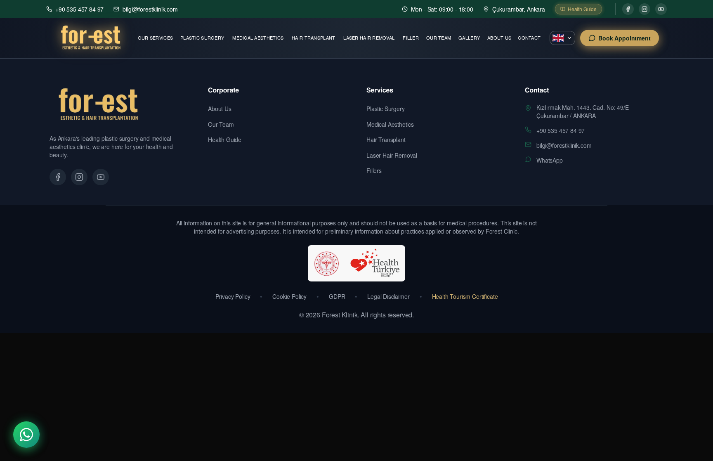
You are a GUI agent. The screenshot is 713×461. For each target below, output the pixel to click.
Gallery (469, 37)
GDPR (337, 296)
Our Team (438, 37)
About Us (499, 37)
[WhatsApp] (26, 434)
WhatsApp (549, 160)
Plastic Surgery (202, 37)
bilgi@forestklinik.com (563, 145)
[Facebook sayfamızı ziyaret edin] (58, 177)
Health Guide (224, 139)
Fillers (374, 170)
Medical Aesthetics (257, 37)
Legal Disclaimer (388, 296)
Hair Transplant (313, 37)
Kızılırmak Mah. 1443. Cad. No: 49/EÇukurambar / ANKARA (582, 111)
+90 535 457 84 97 (560, 130)
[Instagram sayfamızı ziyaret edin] (79, 177)
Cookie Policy (289, 296)
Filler (411, 37)
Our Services (155, 37)
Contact (529, 37)
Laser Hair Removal (368, 37)
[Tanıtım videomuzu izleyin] (100, 177)
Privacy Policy (232, 296)
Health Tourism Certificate (465, 296)
